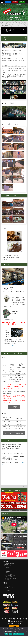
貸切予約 (15, 1)
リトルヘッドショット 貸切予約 (10, 578)
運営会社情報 (6, 567)
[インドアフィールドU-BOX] (7, 611)
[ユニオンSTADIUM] (15, 611)
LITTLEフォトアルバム (8, 589)
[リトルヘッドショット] (14, 12)
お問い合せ (6, 564)
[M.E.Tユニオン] (15, 605)
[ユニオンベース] (7, 605)
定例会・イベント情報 (8, 584)
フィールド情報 (7, 571)
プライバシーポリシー (8, 565)
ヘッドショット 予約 (8, 576)
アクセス (22, 1)
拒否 (10, 633)
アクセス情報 (6, 579)
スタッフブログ (7, 590)
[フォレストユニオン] (7, 601)
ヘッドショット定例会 (8, 574)
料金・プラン (6, 572)
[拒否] (26, 631)
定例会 (8, 1)
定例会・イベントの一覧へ (15, 510)
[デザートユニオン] (15, 601)
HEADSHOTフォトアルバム (9, 587)
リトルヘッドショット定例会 (15, 433)
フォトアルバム (7, 586)
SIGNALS (5, 583)
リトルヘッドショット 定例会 (9, 575)
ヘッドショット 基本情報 (9, 563)
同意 (6, 633)
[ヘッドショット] (7, 608)
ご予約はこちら (10, 345)
